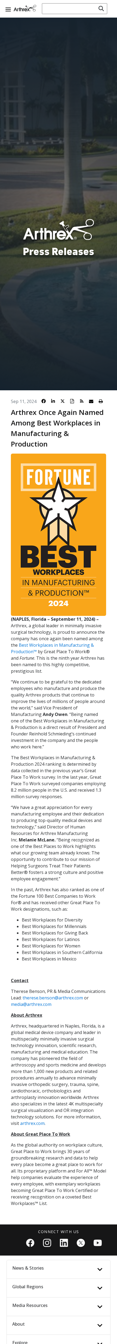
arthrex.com (32, 1123)
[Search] (101, 8)
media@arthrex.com (31, 1004)
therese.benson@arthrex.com (53, 998)
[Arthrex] (26, 8)
